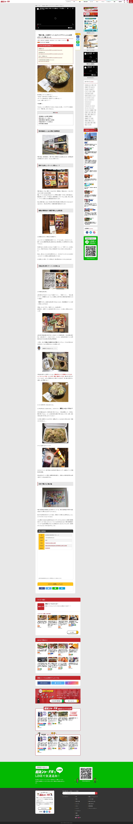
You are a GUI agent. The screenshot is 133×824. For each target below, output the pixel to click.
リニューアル (92, 108)
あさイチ (92, 87)
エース (94, 95)
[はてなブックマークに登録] (62, 588)
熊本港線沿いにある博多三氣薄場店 (46, 116)
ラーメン (86, 108)
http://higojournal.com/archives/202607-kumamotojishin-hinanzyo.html (50, 50)
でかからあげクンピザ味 (89, 93)
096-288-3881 (47, 548)
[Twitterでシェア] (49, 588)
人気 (89, 112)
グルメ (38, 42)
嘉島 (92, 112)
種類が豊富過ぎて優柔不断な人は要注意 (46, 120)
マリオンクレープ (88, 105)
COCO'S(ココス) (87, 85)
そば (90, 91)
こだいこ (86, 91)
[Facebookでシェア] (42, 588)
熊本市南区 (47, 42)
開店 (94, 122)
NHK (92, 85)
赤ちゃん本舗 (87, 122)
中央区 (86, 112)
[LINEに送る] (55, 588)
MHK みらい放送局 (90, 63)
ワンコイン (87, 110)
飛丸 (86, 124)
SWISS (86, 87)
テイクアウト (92, 99)
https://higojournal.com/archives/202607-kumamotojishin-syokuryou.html (50, 53)
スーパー (86, 99)
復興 (89, 114)
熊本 (92, 118)
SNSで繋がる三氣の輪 (43, 123)
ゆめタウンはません (88, 95)
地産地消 (64, 748)
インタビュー (41, 749)
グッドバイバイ (90, 77)
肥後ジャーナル (91, 120)
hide (56, 112)
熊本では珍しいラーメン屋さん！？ (46, 118)
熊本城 (86, 120)
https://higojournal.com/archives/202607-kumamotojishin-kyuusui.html (50, 57)
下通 (95, 110)
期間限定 (86, 116)
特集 (38, 726)
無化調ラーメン (87, 118)
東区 (90, 116)
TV (89, 87)
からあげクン (92, 89)
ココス (93, 97)
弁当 (86, 114)
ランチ (93, 105)
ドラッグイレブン (88, 101)
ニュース (52, 653)
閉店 (91, 122)
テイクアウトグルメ (42, 42)
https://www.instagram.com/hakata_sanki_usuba (56, 545)
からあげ (86, 89)
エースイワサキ (87, 97)
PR (51, 723)
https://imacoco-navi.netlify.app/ (43, 61)
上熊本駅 (91, 110)
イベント (41, 723)
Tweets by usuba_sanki (50, 543)
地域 (72, 654)
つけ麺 (93, 91)
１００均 (89, 124)
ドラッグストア (87, 103)
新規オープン (93, 114)
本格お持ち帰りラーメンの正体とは (46, 121)
